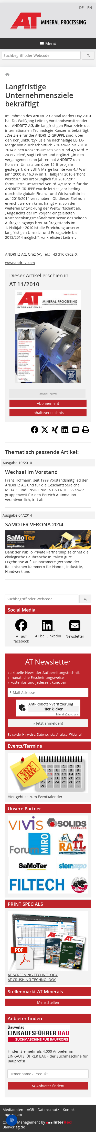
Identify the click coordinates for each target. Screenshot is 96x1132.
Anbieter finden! (49, 1085)
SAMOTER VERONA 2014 (34, 524)
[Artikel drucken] (86, 429)
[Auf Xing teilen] (55, 432)
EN (89, 7)
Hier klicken (53, 708)
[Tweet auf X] (45, 432)
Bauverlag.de (14, 1127)
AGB (30, 1109)
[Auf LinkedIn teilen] (65, 432)
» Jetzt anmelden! (48, 723)
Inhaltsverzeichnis (48, 412)
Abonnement (48, 403)
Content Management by (24, 1122)
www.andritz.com (20, 262)
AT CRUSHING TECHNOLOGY (32, 979)
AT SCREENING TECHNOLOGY (33, 974)
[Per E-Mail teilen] (75, 429)
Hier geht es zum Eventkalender (35, 796)
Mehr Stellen (48, 1002)
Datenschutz (48, 1109)
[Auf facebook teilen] (34, 432)
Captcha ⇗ (67, 714)
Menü (50, 43)
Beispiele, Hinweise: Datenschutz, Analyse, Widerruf (45, 734)
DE (81, 7)
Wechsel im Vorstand (31, 472)
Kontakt (69, 1109)
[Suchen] (88, 55)
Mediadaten (13, 1109)
